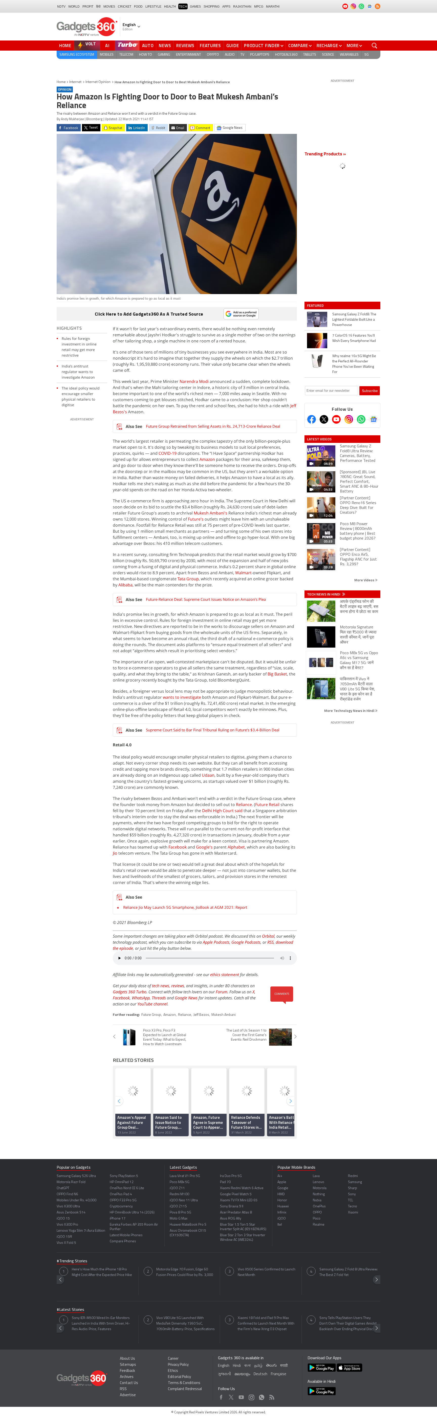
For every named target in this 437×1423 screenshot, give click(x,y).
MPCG (258, 6)
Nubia (317, 1200)
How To (145, 55)
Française (278, 1374)
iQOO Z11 (177, 1188)
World (74, 6)
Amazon (207, 459)
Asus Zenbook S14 (71, 1212)
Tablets (309, 55)
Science (328, 55)
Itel (279, 1225)
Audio (230, 55)
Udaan (208, 775)
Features (210, 45)
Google (282, 1188)
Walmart (243, 572)
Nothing (319, 1194)
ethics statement (224, 974)
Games (195, 6)
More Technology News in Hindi (349, 710)
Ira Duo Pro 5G (231, 1176)
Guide (232, 45)
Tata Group (188, 579)
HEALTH (170, 6)
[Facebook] (311, 419)
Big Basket (277, 674)
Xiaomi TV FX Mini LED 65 (238, 1200)
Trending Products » (325, 154)
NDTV (61, 6)
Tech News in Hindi (324, 594)
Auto (148, 45)
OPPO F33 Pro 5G (123, 1200)
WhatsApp (141, 998)
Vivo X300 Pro (67, 1225)
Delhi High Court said (222, 810)
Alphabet (236, 847)
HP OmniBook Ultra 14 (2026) (132, 1212)
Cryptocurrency (121, 1206)
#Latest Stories (70, 1310)
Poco (316, 1219)
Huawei (283, 1206)
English (223, 1366)
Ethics (173, 1371)
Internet (75, 82)
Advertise (128, 1395)
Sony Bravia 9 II (231, 1206)
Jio (115, 853)
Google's (204, 847)
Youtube (241, 1396)
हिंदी (98, 6)
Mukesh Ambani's (210, 513)
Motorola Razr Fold (71, 1182)
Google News (186, 998)
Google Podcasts (245, 942)
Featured (315, 305)
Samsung (355, 1182)
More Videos (364, 580)
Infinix (281, 1212)
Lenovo (318, 1182)
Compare (298, 45)
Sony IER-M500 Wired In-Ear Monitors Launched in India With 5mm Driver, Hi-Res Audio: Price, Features (101, 1323)
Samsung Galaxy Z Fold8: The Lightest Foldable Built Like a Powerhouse (354, 320)
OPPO (317, 1212)
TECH (183, 6)
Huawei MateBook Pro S (188, 1225)
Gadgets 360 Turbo (129, 992)
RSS (270, 942)
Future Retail (267, 804)
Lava (316, 1176)
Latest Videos (319, 439)
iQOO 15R (64, 1237)
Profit (87, 6)
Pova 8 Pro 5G (180, 1212)
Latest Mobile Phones (126, 1235)
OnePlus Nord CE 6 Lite (127, 1188)
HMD (281, 1194)
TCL (350, 1200)
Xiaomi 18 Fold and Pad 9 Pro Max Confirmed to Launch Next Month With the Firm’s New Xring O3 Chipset (266, 1323)
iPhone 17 (117, 1219)
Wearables (349, 55)
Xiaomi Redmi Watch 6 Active (242, 1188)
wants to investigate (182, 697)
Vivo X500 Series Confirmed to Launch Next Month (266, 1272)
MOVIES (109, 6)
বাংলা (247, 1366)
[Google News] (373, 419)
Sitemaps (128, 1365)
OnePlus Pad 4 (121, 1194)
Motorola (319, 1188)
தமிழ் (258, 1366)
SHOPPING (212, 6)
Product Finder (262, 45)
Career (173, 1359)
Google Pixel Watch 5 (236, 1194)
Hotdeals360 (286, 55)
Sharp (352, 1188)
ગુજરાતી (224, 1374)
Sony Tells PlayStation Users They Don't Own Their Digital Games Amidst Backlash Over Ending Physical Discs (348, 1323)
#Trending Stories (72, 1261)
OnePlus (319, 1206)
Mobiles (107, 55)
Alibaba (125, 585)
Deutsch (260, 1374)
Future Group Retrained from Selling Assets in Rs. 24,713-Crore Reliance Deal (213, 426)
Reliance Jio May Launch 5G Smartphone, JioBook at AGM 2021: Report (185, 907)
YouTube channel (152, 1004)
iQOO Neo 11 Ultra (184, 1200)
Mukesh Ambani (223, 1015)
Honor (282, 1200)
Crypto (213, 55)
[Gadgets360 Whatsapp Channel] (361, 419)
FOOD (138, 6)
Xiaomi (353, 1212)
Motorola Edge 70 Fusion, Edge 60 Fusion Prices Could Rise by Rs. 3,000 (184, 1272)
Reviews (185, 45)
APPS (226, 6)
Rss (271, 1396)
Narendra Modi (194, 381)
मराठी (284, 1366)
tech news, (161, 985)
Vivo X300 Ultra (68, 1206)
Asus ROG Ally (230, 1219)
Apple (281, 1182)
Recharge (327, 45)
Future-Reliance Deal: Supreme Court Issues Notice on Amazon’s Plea (206, 599)
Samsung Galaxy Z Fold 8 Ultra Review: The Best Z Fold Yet (348, 1272)
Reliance (244, 804)
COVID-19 (168, 453)
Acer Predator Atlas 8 (236, 1212)
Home (65, 45)
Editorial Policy (179, 1377)
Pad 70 (225, 1182)
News (165, 45)
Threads (159, 998)
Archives (127, 1377)
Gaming (164, 55)
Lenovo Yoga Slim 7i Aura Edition (81, 1231)
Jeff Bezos (201, 1015)
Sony (352, 1194)
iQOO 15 (63, 1219)
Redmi (353, 1176)
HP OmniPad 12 (122, 1182)
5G (366, 55)
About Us (127, 1359)
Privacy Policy (178, 1365)
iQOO (281, 1219)
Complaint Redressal (185, 1389)
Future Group (151, 1015)
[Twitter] (324, 419)
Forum (221, 992)
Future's (196, 519)
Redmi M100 (179, 1194)
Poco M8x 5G (179, 1182)
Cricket (124, 6)
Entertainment (188, 55)
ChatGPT (63, 1188)
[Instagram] (348, 419)
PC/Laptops (259, 55)
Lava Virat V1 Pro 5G (185, 1176)
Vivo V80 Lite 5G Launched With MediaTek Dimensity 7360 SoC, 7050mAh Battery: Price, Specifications (185, 1323)
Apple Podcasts (216, 942)
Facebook (177, 847)
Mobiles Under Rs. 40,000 (76, 1200)
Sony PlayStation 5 (124, 1176)
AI (107, 45)
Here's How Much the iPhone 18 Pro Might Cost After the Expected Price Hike (102, 1272)
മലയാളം (242, 1374)
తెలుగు (271, 1366)
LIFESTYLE (153, 6)
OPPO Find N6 (67, 1194)
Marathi (272, 6)
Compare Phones (123, 1241)
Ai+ (279, 1176)
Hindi (237, 1366)
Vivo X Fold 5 (66, 1243)
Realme (318, 1225)
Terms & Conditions (184, 1383)
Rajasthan (242, 6)
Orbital (268, 936)
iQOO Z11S (178, 1206)
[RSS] (377, 6)
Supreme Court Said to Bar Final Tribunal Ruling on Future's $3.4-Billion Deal (212, 729)
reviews (177, 985)
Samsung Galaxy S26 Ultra (76, 1176)
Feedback (127, 1371)
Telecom (126, 55)
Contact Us (129, 1383)
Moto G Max (178, 1219)
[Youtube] (336, 419)
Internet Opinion (98, 82)
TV (242, 55)
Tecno (352, 1206)
